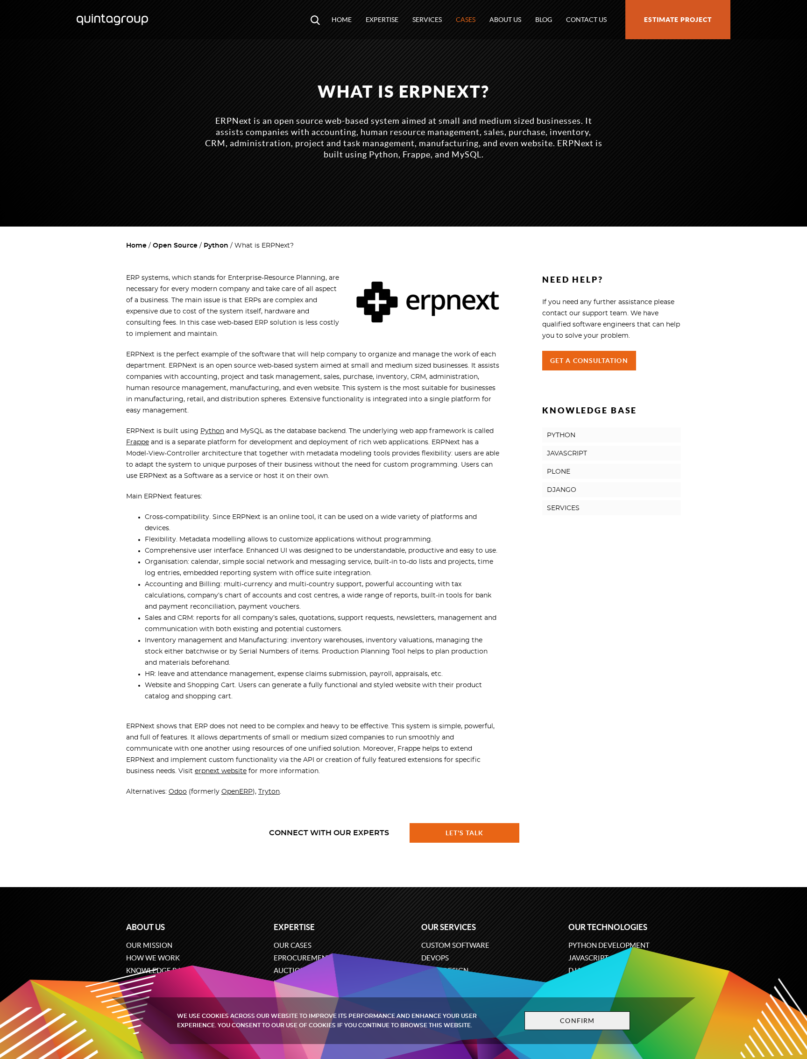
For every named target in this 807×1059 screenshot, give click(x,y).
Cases (465, 19)
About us (505, 19)
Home (342, 19)
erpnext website (221, 771)
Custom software (455, 945)
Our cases (292, 945)
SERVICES (563, 508)
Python (216, 245)
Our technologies (607, 927)
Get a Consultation (589, 360)
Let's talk (465, 833)
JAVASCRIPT (567, 453)
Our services (448, 927)
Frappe (137, 442)
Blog (543, 19)
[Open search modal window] (315, 19)
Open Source (175, 245)
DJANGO (561, 490)
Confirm (577, 1020)
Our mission (149, 945)
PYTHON (561, 435)
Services (427, 19)
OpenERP (237, 792)
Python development (609, 945)
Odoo (178, 792)
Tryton (269, 792)
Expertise (382, 19)
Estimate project (678, 19)
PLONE (558, 472)
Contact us (586, 19)
